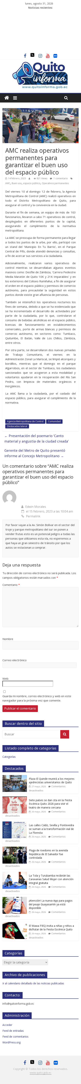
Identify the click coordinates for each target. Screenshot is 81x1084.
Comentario (11, 585)
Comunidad (54, 421)
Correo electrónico (14, 660)
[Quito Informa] (40, 63)
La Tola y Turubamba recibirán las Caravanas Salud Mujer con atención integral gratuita (51, 879)
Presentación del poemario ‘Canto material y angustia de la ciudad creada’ (36, 438)
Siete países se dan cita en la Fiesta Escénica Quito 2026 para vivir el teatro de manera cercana (50, 803)
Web (5, 678)
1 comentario (60, 178)
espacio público (31, 183)
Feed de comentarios (15, 1036)
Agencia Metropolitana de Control (25, 421)
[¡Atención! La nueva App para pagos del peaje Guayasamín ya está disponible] (14, 899)
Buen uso (17, 183)
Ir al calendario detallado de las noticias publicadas (33, 983)
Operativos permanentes (55, 183)
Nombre (7, 639)
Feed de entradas (13, 1030)
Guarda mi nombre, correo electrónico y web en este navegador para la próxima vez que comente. (36, 698)
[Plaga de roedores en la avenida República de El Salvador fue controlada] (14, 848)
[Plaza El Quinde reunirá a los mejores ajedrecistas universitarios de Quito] (14, 777)
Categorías (9, 756)
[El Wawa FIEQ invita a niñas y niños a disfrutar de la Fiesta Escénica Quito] (14, 924)
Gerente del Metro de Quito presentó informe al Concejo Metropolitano (34, 453)
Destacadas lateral (17, 426)
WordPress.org (11, 1042)
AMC (7, 183)
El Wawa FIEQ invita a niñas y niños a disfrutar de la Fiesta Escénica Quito (51, 927)
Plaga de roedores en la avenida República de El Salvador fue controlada (48, 854)
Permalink (33, 516)
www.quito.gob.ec (40, 1072)
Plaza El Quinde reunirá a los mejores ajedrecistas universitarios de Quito (51, 780)
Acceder (7, 1025)
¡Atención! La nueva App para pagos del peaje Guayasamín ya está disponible (51, 904)
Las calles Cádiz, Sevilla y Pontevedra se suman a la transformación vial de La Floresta (51, 828)
